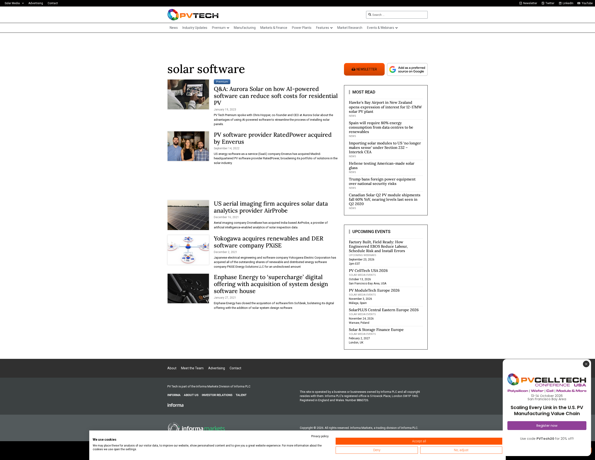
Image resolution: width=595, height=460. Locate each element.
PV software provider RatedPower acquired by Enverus (273, 138)
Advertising (35, 3)
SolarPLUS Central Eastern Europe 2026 (384, 309)
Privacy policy (320, 436)
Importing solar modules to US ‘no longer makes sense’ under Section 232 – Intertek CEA (385, 147)
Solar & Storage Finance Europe (376, 329)
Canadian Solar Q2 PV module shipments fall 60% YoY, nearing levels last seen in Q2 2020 (384, 199)
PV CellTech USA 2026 (368, 270)
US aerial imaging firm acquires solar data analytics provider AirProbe (271, 207)
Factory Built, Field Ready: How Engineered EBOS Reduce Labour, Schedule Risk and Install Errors (378, 246)
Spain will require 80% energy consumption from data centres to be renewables (381, 127)
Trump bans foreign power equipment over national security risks (382, 181)
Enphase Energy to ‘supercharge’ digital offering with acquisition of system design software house (271, 284)
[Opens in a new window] (175, 405)
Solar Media (12, 3)
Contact (53, 3)
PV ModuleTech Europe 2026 (374, 290)
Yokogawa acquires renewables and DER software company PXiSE (268, 242)
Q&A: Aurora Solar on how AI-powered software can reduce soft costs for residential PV (276, 96)
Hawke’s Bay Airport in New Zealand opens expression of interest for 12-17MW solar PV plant (385, 106)
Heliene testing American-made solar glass (381, 165)
